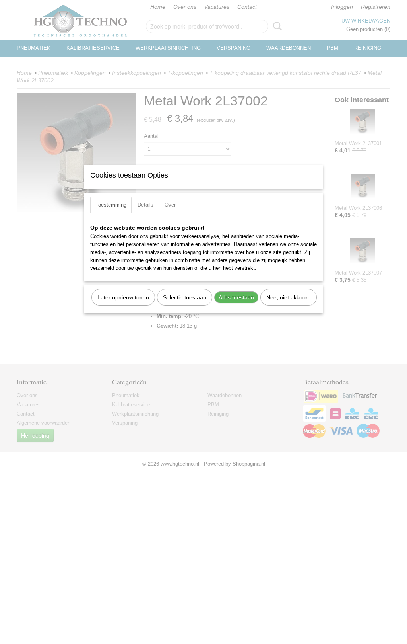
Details (145, 205)
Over (170, 205)
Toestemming (110, 205)
